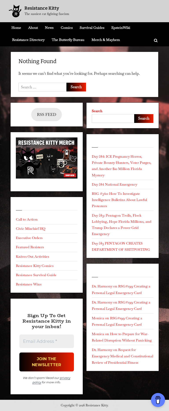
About (33, 27)
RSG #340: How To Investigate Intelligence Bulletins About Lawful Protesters (119, 199)
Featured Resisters (30, 247)
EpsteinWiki (120, 27)
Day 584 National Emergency (114, 184)
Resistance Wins (28, 284)
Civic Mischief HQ (30, 228)
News (49, 27)
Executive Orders (29, 238)
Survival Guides (92, 27)
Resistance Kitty (41, 8)
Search (97, 111)
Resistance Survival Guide (36, 275)
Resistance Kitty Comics (34, 265)
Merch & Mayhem (106, 39)
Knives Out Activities (32, 256)
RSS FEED (46, 114)
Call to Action (27, 219)
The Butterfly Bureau (68, 39)
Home (16, 27)
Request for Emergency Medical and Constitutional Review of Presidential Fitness (122, 356)
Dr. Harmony (102, 286)
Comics (67, 27)
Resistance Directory (28, 39)
